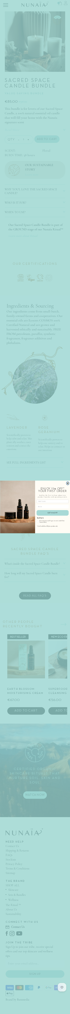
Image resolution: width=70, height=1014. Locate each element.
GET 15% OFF (52, 513)
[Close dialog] (67, 483)
